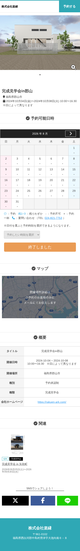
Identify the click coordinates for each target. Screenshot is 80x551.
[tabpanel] (40, 42)
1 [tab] (40, 75)
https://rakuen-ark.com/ (52, 401)
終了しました (40, 247)
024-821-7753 (53, 218)
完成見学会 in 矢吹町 (14, 464)
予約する (69, 6)
